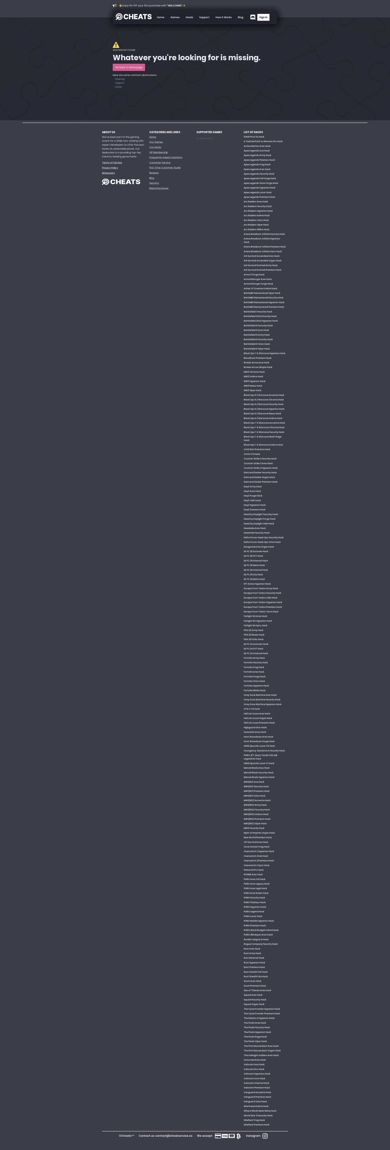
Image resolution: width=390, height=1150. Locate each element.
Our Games (156, 142)
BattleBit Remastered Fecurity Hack (263, 297)
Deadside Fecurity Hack (256, 532)
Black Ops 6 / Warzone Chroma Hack (264, 399)
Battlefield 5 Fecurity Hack (258, 325)
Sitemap (120, 79)
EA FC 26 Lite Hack (253, 574)
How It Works (224, 17)
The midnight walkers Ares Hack (261, 1055)
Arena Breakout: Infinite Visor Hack (263, 251)
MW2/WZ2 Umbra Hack (256, 814)
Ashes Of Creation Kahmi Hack (260, 288)
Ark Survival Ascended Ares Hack (261, 256)
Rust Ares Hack (252, 948)
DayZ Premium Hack (254, 509)
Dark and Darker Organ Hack (259, 477)
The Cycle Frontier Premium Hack (262, 1013)
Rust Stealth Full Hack (256, 971)
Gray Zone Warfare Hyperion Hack (262, 704)
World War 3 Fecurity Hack (258, 1115)
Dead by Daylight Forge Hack (259, 518)
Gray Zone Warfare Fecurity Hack (262, 699)
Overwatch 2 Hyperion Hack (259, 851)
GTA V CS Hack (252, 708)
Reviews (154, 173)
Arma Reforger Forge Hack (258, 283)
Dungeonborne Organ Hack (259, 546)
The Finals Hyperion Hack (257, 1032)
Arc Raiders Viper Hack (256, 224)
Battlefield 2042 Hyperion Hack (261, 320)
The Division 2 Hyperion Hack (259, 1018)
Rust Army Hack (252, 953)
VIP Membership (158, 152)
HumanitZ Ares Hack (255, 732)
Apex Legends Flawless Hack (259, 159)
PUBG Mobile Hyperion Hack (259, 920)
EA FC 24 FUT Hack (253, 648)
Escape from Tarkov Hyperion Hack (263, 602)
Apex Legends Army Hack (257, 155)
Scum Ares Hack (252, 981)
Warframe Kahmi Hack (256, 1106)
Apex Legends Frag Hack (257, 164)
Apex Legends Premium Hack (259, 197)
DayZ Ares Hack (252, 491)
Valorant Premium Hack (257, 1087)
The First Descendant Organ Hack (262, 1050)
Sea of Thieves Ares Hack (257, 990)
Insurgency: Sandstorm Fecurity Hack (264, 750)
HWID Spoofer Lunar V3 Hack (259, 745)
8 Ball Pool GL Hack (254, 136)
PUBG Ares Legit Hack (255, 888)
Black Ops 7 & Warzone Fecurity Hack (264, 432)
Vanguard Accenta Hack (257, 1092)
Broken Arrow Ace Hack (256, 362)
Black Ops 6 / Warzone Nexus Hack (262, 413)
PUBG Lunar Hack (253, 916)
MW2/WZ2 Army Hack (255, 804)
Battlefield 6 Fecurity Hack (258, 339)
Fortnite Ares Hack (254, 671)
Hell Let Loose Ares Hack (257, 713)
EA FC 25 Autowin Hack (256, 551)
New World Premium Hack (258, 837)
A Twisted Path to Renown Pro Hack (263, 141)
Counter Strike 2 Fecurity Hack (260, 458)
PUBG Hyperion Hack (255, 906)
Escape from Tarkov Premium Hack (263, 607)
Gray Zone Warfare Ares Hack (260, 695)
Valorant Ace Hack (254, 1064)
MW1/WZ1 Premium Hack (256, 791)
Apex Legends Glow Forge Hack (261, 183)
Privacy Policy (110, 168)
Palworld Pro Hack (254, 869)
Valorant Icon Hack (254, 1078)
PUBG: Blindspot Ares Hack (258, 934)
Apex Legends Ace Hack (257, 150)
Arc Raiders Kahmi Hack (257, 215)
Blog (240, 17)
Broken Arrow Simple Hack (258, 367)
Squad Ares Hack (253, 994)
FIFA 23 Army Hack (253, 630)
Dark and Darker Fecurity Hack (260, 472)
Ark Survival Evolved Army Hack (260, 265)
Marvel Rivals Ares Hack (256, 767)
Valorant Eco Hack (254, 1069)
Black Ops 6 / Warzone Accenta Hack (264, 395)
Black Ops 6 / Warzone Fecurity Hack (263, 404)
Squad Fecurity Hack (255, 999)
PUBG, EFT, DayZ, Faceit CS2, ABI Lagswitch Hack (260, 757)
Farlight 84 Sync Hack (255, 625)
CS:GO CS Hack (252, 454)
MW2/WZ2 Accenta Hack (257, 800)
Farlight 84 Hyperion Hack (258, 620)
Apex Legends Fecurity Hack (259, 173)
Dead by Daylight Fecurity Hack (261, 514)
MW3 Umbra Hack (253, 376)
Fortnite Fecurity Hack (256, 662)
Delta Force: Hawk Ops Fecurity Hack (264, 537)
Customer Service (159, 162)
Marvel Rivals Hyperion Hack (259, 777)
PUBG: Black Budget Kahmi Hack (261, 930)
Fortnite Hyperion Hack (256, 685)
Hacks (189, 17)
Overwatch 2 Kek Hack (256, 856)
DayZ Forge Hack (253, 495)
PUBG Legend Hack (254, 911)
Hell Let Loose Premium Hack (259, 722)
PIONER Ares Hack (253, 874)
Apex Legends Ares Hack (257, 169)
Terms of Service (112, 162)
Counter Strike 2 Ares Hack (258, 463)
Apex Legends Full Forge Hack (260, 178)
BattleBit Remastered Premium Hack (264, 306)
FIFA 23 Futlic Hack (253, 639)
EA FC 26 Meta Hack (254, 579)
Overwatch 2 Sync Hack (256, 865)
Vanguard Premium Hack (257, 1096)
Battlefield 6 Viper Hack (257, 348)
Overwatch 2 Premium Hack (259, 860)
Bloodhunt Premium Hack (257, 358)
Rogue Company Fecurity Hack (261, 944)
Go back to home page (128, 67)
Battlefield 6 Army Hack (257, 334)
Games (175, 17)
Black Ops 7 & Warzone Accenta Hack (264, 422)
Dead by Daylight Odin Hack (259, 523)
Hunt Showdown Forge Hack (259, 741)
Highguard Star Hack (255, 727)
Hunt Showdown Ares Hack (258, 736)
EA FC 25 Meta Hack (254, 565)
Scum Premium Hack (255, 985)
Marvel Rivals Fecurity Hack (258, 772)
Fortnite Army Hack (254, 657)
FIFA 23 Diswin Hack (254, 634)
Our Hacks (155, 147)
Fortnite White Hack (254, 690)
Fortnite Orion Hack (254, 681)
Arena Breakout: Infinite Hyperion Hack (262, 240)
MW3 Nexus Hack (253, 385)
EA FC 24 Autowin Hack (256, 644)
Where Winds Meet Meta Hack (260, 1110)
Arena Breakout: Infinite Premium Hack (265, 246)
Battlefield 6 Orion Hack (257, 344)
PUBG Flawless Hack (255, 902)
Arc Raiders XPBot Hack (256, 229)
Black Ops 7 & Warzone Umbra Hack (263, 444)
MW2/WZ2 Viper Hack (255, 823)
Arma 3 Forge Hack (254, 274)
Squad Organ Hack (254, 1004)
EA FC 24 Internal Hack (256, 653)
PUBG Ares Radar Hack (256, 893)
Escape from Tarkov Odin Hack (260, 597)
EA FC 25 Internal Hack (256, 560)
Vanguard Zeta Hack (255, 1101)
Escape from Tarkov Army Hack (261, 588)
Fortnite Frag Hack (254, 667)
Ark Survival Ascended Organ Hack (262, 260)
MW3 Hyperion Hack (254, 381)
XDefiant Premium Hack (256, 1124)
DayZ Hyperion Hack (255, 505)
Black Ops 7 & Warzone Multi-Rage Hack (263, 438)
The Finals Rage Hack (255, 1036)
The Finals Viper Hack (255, 1041)
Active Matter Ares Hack (257, 146)
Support (204, 17)
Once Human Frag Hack (256, 846)
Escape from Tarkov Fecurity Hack (262, 593)
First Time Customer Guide (165, 167)
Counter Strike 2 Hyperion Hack (261, 467)
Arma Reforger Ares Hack (258, 279)
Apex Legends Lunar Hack (257, 192)
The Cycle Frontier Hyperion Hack (262, 1008)
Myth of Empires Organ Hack (259, 832)
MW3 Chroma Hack (254, 371)
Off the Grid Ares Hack (256, 842)
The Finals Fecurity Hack (257, 1027)
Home (160, 17)
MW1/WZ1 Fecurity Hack (256, 786)
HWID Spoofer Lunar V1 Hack (259, 763)
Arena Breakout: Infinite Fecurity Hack (264, 234)
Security (154, 183)
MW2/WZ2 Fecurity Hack (257, 809)
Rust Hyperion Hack (254, 962)
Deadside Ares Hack (255, 528)
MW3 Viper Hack (252, 390)
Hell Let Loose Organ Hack (258, 718)
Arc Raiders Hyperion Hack (258, 210)
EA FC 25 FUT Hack (253, 555)
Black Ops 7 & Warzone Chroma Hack (264, 427)
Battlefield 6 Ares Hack (256, 330)
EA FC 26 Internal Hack (256, 569)
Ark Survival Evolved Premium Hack (262, 269)
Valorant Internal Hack (256, 1083)
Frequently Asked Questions (165, 157)
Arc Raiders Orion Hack (256, 220)
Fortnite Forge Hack (254, 676)
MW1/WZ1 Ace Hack (254, 781)
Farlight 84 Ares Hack (255, 616)
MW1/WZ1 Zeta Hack (254, 795)
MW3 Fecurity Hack (254, 828)
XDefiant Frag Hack (254, 1120)
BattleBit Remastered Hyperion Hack (264, 302)
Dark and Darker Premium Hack (260, 481)
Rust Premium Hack (254, 967)
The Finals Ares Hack (255, 1022)
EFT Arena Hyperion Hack (257, 583)
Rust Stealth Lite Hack (256, 976)
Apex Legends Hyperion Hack (259, 187)
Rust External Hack (254, 957)
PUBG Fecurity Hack (254, 897)
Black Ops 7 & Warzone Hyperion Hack (264, 353)
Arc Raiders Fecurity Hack (258, 206)
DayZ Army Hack (253, 486)
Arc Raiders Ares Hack (256, 201)
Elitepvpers (108, 173)
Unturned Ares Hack (255, 1059)
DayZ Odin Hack (252, 500)
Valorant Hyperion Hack (257, 1073)
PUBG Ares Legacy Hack (256, 883)
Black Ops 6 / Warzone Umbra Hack (263, 418)
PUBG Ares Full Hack (254, 879)
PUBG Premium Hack (255, 925)
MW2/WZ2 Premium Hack (257, 818)
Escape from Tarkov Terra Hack (261, 611)
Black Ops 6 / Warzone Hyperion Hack (264, 408)
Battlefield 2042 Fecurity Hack (260, 316)
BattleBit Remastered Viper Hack (262, 293)
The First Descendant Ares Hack (261, 1046)
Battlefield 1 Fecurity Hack (258, 311)
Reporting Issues (158, 188)
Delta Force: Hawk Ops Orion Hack (262, 542)
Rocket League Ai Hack (256, 939)
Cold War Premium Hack (257, 449)
